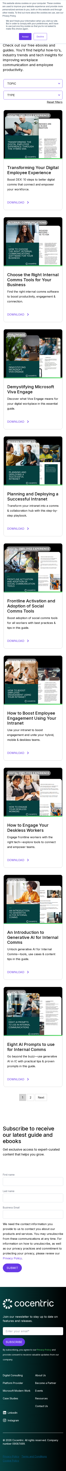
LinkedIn (12, 1412)
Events (39, 1390)
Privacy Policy (12, 1258)
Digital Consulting (13, 1375)
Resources (41, 1398)
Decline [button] (40, 36)
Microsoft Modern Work (16, 1390)
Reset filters (54, 102)
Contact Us (41, 1406)
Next (41, 1097)
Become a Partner (45, 1382)
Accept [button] (25, 36)
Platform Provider (13, 1382)
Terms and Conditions (34, 1456)
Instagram (13, 1420)
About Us (40, 1375)
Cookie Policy (11, 1460)
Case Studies (10, 1398)
